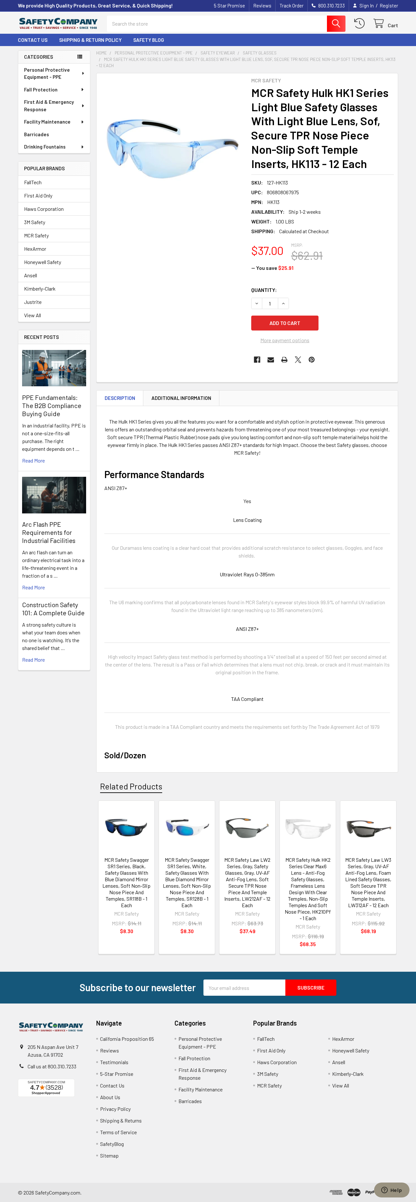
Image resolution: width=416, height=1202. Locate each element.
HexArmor (35, 249)
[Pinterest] (312, 360)
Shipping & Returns (121, 1120)
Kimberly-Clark (40, 288)
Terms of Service (118, 1132)
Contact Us (32, 40)
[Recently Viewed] (361, 23)
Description (120, 398)
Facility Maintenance (47, 122)
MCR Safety (36, 235)
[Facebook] (257, 360)
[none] (171, 148)
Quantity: (264, 290)
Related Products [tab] (131, 786)
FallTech (33, 182)
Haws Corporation (44, 209)
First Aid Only (38, 195)
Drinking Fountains (45, 147)
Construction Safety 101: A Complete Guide (53, 609)
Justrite (33, 302)
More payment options (284, 340)
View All (32, 315)
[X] (298, 360)
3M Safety (34, 222)
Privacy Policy (115, 1109)
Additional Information (181, 398)
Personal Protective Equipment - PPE (47, 73)
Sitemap (109, 1155)
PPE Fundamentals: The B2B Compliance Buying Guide (51, 405)
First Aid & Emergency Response (49, 105)
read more (33, 460)
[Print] (284, 360)
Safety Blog (148, 40)
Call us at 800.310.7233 (52, 1066)
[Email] (271, 360)
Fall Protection (41, 89)
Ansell (30, 275)
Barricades (36, 134)
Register (389, 5)
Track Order (292, 5)
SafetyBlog (112, 1144)
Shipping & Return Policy (90, 40)
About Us (110, 1097)
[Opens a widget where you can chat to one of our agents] (392, 1191)
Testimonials (114, 1062)
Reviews (262, 5)
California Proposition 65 (127, 1039)
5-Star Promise (116, 1074)
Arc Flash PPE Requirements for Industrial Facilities (48, 532)
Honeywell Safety (42, 262)
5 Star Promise (229, 5)
